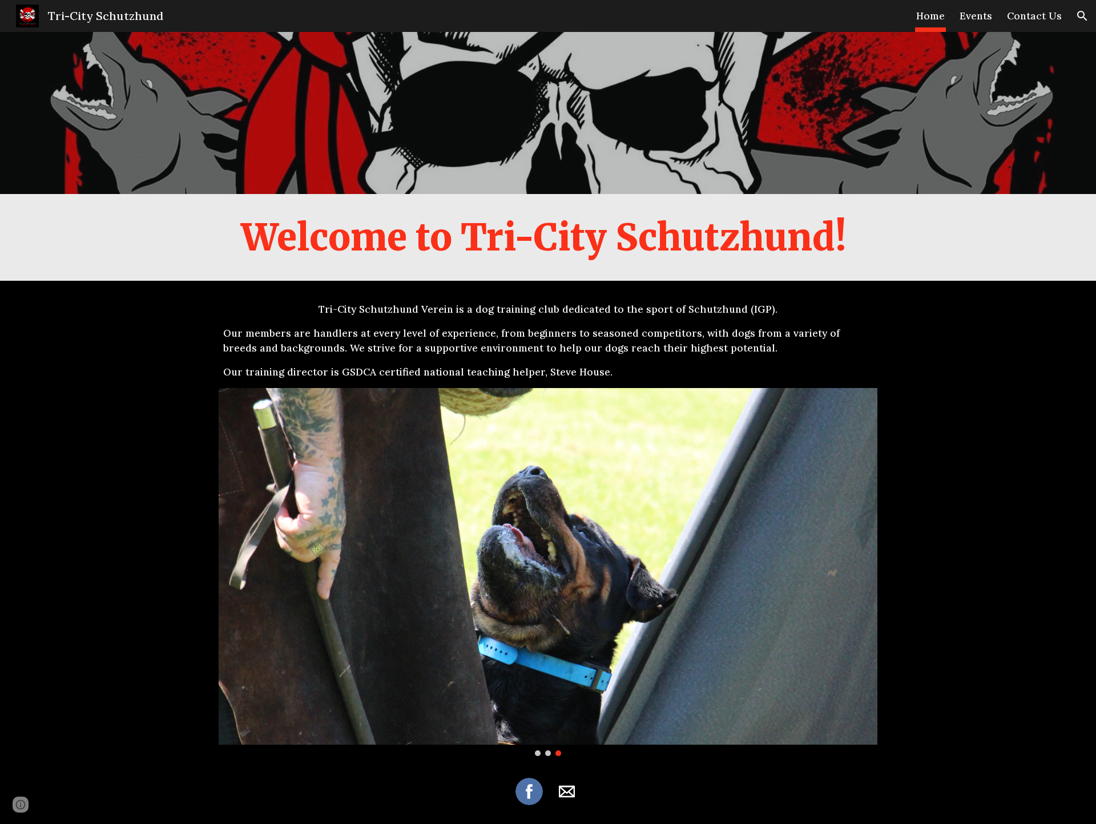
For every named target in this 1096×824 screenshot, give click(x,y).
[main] (548, 237)
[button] (1082, 16)
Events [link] (976, 16)
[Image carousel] (548, 572)
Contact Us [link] (1034, 16)
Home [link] (930, 16)
